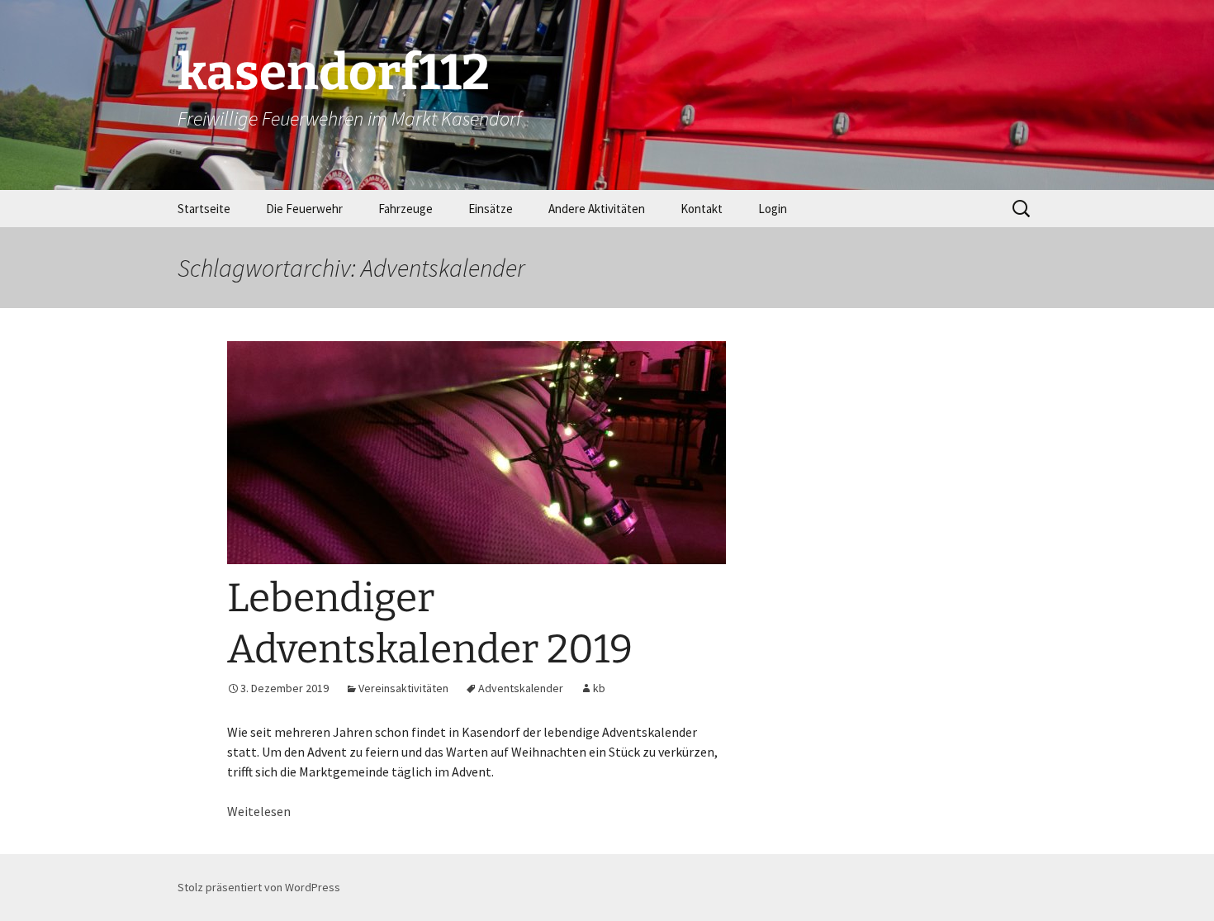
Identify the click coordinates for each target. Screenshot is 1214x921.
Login (772, 208)
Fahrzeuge (405, 208)
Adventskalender (520, 688)
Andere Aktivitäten (596, 208)
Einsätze (490, 208)
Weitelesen (259, 811)
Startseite (204, 208)
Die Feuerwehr (304, 208)
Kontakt (702, 208)
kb (599, 688)
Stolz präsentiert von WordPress (259, 887)
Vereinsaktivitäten (403, 688)
